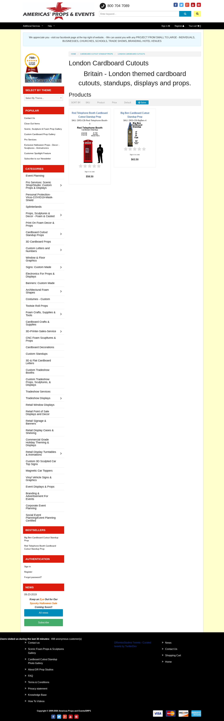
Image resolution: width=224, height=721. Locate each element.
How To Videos (36, 701)
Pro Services (30, 139)
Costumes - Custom (38, 299)
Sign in (165, 25)
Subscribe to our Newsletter (37, 158)
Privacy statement (37, 688)
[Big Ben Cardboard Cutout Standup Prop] (135, 134)
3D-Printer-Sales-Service (41, 331)
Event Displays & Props (40, 486)
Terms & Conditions (38, 682)
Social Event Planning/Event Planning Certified (41, 517)
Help (50, 25)
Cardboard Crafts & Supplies (37, 323)
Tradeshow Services (38, 391)
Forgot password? (33, 577)
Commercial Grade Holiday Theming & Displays (37, 442)
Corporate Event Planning (36, 507)
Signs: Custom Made (38, 267)
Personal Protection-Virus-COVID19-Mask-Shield (39, 197)
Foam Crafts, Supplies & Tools (40, 314)
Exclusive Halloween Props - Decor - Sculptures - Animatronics (41, 146)
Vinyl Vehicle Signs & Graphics (39, 479)
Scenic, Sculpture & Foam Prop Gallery (43, 129)
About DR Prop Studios (40, 669)
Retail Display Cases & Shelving (40, 432)
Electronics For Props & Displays (40, 275)
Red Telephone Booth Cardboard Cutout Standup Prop (40, 547)
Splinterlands (34, 206)
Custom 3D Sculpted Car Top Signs (41, 462)
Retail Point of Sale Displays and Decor (38, 413)
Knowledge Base (37, 695)
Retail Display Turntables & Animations (41, 453)
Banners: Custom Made (40, 283)
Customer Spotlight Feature (37, 153)
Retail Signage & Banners (36, 422)
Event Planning (35, 175)
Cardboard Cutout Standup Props (96, 54)
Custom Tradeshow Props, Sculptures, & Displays (38, 382)
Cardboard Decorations (40, 347)
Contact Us (29, 118)
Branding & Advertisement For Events (37, 496)
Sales (143, 102)
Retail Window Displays (40, 404)
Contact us (34, 642)
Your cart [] (195, 25)
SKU (88, 102)
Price (114, 102)
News (168, 642)
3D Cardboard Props (38, 241)
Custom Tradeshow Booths (37, 371)
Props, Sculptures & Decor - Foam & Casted (40, 215)
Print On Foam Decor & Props (40, 224)
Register (179, 25)
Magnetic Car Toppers (39, 470)
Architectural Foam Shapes (37, 291)
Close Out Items (32, 123)
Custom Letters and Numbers (38, 249)
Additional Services (31, 25)
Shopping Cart (173, 655)
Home (73, 54)
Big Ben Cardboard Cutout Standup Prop (41, 539)
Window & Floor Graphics (35, 259)
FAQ (30, 676)
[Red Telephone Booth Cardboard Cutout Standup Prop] (89, 144)
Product (101, 102)
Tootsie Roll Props (37, 305)
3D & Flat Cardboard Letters (38, 362)
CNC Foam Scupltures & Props (41, 339)
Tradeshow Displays (38, 398)
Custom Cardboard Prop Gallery (39, 134)
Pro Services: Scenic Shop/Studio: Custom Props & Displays (39, 185)
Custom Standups (37, 353)
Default (127, 102)
